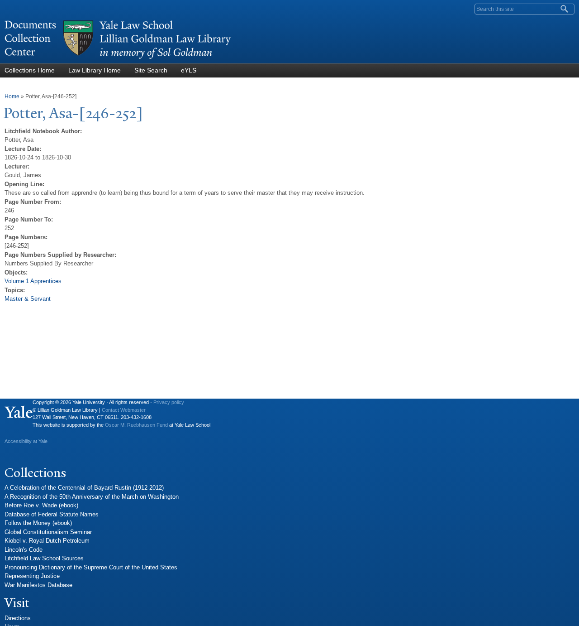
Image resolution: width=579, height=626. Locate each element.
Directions (18, 618)
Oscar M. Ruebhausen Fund (136, 425)
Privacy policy (168, 402)
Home (12, 96)
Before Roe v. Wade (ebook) (41, 505)
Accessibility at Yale (26, 441)
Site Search (150, 70)
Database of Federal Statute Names (52, 514)
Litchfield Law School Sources (44, 558)
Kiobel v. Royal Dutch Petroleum (47, 540)
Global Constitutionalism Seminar (48, 532)
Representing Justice (32, 576)
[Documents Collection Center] (118, 59)
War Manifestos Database (38, 585)
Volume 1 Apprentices (33, 281)
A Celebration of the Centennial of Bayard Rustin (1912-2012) (84, 487)
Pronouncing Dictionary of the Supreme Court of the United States (91, 567)
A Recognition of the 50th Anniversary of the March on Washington (92, 496)
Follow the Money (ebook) (38, 523)
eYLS (188, 70)
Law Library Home (94, 70)
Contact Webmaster (124, 410)
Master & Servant (28, 298)
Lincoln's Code (24, 549)
